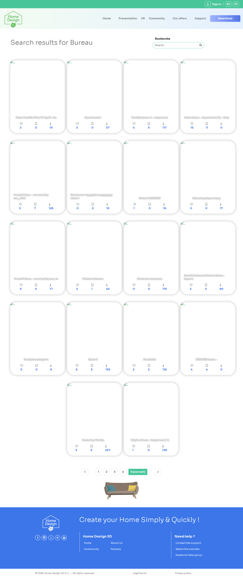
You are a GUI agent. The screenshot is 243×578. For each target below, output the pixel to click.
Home (107, 18)
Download (225, 18)
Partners (116, 549)
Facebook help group (189, 555)
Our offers (180, 18)
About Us (116, 542)
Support (200, 18)
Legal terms (140, 573)
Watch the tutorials (188, 549)
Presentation (128, 18)
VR (143, 18)
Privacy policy (183, 573)
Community (157, 18)
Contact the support (188, 542)
